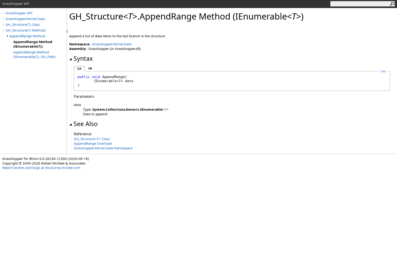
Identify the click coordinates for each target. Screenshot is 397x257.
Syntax (83, 58)
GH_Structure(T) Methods (26, 30)
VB (90, 68)
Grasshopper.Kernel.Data (25, 18)
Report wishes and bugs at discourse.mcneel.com (41, 167)
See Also (86, 124)
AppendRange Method (27, 36)
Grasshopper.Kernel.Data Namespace (103, 148)
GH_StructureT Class (92, 138)
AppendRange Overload (93, 143)
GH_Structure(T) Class (23, 24)
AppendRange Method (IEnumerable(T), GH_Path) (34, 54)
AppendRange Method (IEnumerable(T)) (32, 44)
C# (79, 69)
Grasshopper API (19, 13)
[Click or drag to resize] (68, 31)
